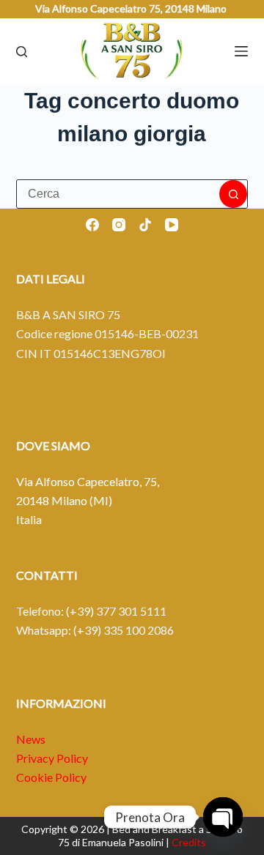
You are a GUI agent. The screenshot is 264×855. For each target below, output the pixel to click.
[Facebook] (92, 224)
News (30, 739)
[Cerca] (21, 51)
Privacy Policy (52, 758)
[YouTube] (171, 224)
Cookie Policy (51, 777)
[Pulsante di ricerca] (233, 194)
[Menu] (241, 51)
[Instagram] (118, 224)
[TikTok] (145, 224)
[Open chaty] (223, 817)
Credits (189, 842)
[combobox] (118, 194)
